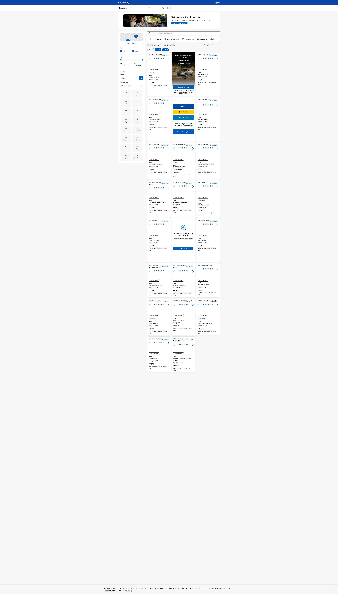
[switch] (126, 51)
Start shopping (183, 87)
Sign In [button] (217, 3)
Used (136, 51)
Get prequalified (179, 23)
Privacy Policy (127, 591)
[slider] (121, 60)
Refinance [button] (150, 8)
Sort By (206, 45)
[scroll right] (217, 39)
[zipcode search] (141, 78)
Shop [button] (169, 8)
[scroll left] (150, 39)
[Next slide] (168, 58)
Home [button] (132, 8)
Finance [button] (141, 8)
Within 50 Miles (126, 86)
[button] (335, 589)
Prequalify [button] (161, 8)
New (124, 51)
